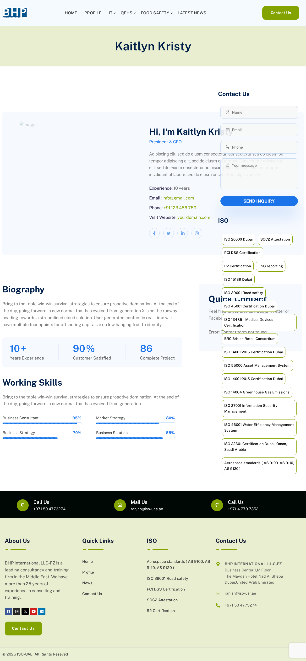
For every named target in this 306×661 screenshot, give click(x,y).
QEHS (126, 13)
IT (110, 13)
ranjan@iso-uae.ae (147, 509)
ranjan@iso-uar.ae (240, 593)
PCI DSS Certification (166, 589)
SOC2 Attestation (162, 600)
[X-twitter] (25, 611)
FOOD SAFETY (155, 13)
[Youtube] (33, 611)
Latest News (192, 13)
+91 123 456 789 (180, 207)
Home (71, 13)
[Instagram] (196, 233)
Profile (93, 13)
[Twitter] (168, 233)
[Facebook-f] (154, 233)
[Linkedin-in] (182, 233)
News (87, 583)
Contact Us (92, 593)
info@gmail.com (178, 197)
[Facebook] (8, 611)
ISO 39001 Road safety (167, 578)
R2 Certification (161, 610)
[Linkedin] (41, 611)
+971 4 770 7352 (243, 509)
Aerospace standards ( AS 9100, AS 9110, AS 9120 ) (178, 564)
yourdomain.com (193, 217)
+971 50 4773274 (49, 509)
